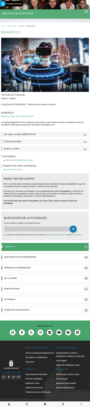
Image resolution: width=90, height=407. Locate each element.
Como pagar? (61, 360)
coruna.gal (7, 4)
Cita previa (30, 361)
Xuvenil (21, 26)
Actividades (12, 26)
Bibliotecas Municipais (18, 13)
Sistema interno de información (38, 392)
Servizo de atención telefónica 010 (40, 353)
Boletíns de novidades (65, 387)
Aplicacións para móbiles (66, 383)
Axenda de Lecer (32, 383)
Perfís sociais (61, 378)
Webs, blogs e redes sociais (67, 374)
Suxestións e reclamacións (36, 357)
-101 (82, 381)
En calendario (77, 235)
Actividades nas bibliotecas (57, 235)
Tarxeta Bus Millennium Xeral (67, 365)
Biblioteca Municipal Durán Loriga (19, 160)
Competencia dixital (14, 169)
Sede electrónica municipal (36, 374)
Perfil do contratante (34, 378)
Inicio (3, 26)
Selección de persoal (34, 387)
